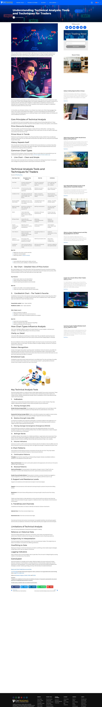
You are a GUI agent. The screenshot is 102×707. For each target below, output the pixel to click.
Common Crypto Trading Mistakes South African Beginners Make (75, 326)
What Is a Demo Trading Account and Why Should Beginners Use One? (75, 233)
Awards (73, 703)
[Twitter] (70, 27)
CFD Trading (39, 701)
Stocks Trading (39, 706)
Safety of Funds (83, 704)
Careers (73, 700)
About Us (73, 699)
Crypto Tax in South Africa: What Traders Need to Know (75, 278)
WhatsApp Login (84, 699)
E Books (65, 700)
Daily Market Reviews (49, 701)
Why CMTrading (75, 701)
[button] (15, 586)
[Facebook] (66, 27)
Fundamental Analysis (49, 706)
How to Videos (66, 701)
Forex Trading (39, 699)
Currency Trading (40, 700)
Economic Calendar (49, 704)
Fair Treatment (83, 706)
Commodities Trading (40, 703)
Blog (64, 703)
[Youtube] (74, 27)
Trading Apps (57, 702)
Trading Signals (48, 703)
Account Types (83, 700)
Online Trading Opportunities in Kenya (74, 91)
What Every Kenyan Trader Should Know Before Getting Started (75, 138)
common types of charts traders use (41, 154)
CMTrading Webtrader (58, 701)
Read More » (66, 100)
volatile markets (26, 255)
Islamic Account (83, 701)
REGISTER (76, 46)
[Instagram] (77, 27)
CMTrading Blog (18, 174)
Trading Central (48, 700)
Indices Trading (39, 704)
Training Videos (66, 699)
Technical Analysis (49, 699)
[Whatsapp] (84, 27)
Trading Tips (66, 704)
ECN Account (83, 703)
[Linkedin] (81, 27)
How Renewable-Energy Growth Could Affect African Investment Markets (74, 186)
